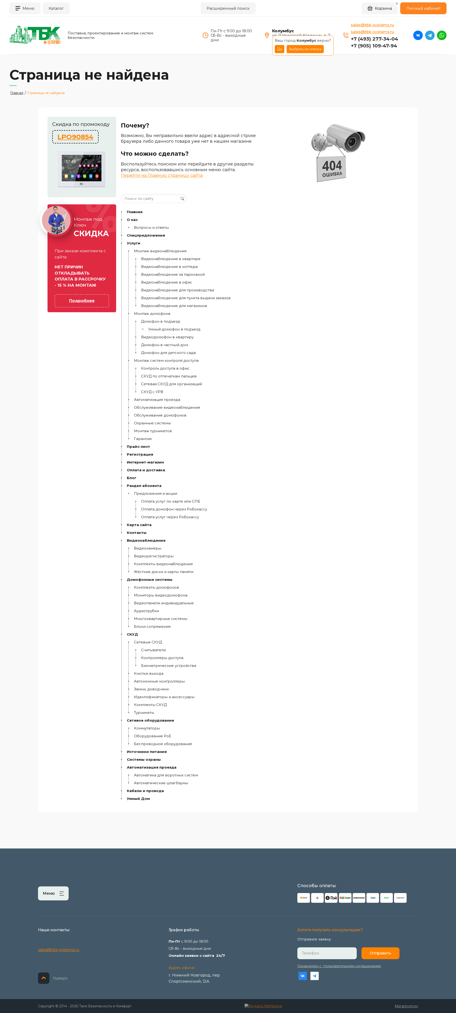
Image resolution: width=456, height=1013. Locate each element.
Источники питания (147, 752)
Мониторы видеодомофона (160, 595)
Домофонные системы (149, 580)
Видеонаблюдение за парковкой (173, 274)
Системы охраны (144, 759)
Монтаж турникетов (153, 431)
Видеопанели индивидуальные (164, 603)
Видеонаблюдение (146, 540)
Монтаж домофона (152, 314)
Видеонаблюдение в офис (166, 282)
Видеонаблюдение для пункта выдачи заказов (186, 298)
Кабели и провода (145, 791)
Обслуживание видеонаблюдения (167, 407)
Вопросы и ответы (151, 227)
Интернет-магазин (145, 462)
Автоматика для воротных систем (166, 775)
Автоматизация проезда (157, 400)
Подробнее (82, 300)
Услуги (133, 243)
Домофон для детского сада (168, 353)
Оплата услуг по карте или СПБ (170, 501)
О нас (132, 220)
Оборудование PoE (152, 736)
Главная (134, 212)
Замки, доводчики (151, 689)
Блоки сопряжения (152, 626)
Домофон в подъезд (160, 321)
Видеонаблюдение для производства (177, 290)
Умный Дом (138, 799)
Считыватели (153, 650)
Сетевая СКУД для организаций (171, 384)
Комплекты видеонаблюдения (163, 564)
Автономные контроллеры (159, 681)
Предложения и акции (155, 493)
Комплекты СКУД (150, 705)
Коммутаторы (147, 728)
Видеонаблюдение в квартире (170, 259)
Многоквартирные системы (160, 619)
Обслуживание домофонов (160, 415)
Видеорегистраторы (154, 556)
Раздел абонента (144, 486)
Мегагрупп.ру (406, 1006)
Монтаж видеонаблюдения (160, 251)
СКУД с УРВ (152, 392)
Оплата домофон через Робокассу (174, 509)
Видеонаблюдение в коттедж (169, 267)
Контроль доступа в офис (165, 368)
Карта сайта (139, 525)
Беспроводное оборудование (163, 744)
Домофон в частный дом (164, 345)
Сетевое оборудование (150, 720)
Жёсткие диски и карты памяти (163, 572)
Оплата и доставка (146, 470)
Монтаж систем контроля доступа (166, 360)
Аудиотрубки (146, 611)
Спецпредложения (146, 235)
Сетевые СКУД (148, 642)
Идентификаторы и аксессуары (164, 697)
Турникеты (144, 712)
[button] (25, 8)
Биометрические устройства (168, 666)
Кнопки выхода (148, 673)
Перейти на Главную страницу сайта (162, 175)
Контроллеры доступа (162, 658)
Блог (131, 478)
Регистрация (140, 454)
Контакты (137, 533)
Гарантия (143, 439)
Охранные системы (152, 423)
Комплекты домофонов (156, 587)
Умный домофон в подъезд (174, 329)
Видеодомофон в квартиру (167, 337)
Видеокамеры (147, 548)
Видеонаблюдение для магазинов (174, 306)
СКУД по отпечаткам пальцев (169, 376)
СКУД (132, 634)
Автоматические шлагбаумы (161, 783)
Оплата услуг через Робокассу (170, 517)
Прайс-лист (138, 447)
